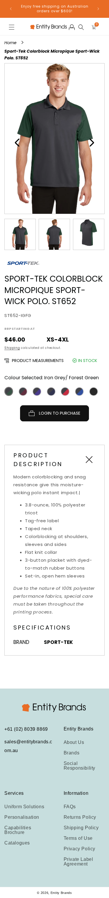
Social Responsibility (79, 766)
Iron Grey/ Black (93, 391)
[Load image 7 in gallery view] (88, 234)
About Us (74, 742)
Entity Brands (61, 892)
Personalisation (21, 817)
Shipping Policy (81, 827)
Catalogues (17, 842)
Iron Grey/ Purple (37, 391)
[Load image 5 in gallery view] (20, 234)
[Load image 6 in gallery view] (54, 234)
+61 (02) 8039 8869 (26, 729)
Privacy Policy (79, 848)
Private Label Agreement (78, 861)
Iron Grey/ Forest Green (8, 391)
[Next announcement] (98, 8)
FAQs (70, 806)
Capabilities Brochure (17, 830)
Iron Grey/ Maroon (23, 391)
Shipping (12, 348)
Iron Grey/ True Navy (51, 391)
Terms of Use (78, 838)
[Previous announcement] (10, 8)
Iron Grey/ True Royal (79, 391)
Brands (72, 752)
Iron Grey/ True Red (65, 391)
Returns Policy (80, 817)
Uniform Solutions (24, 806)
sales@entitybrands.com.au (28, 746)
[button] (11, 27)
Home (11, 43)
